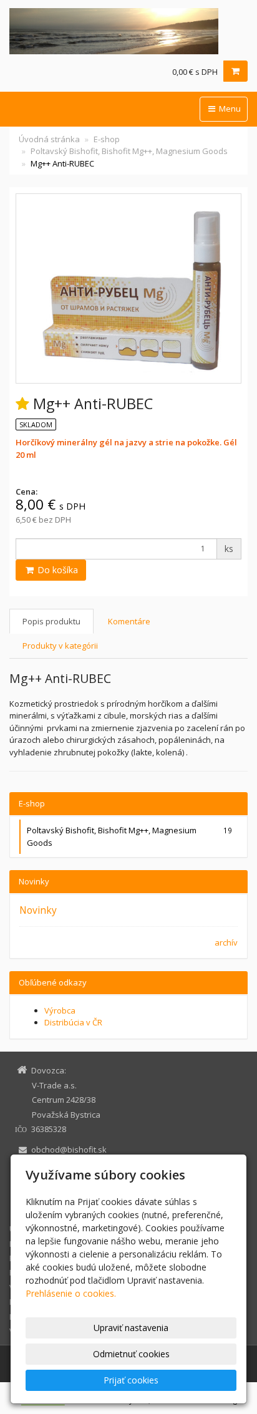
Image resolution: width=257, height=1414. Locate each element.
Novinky (38, 910)
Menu (229, 108)
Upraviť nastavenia (131, 1328)
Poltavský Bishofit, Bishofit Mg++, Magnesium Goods (129, 151)
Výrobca (59, 1010)
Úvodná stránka (49, 139)
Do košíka (56, 570)
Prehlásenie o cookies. (71, 1293)
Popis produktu (51, 621)
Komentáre (129, 621)
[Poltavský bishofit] (128, 31)
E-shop (107, 139)
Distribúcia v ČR (73, 1022)
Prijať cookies (131, 1380)
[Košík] (235, 71)
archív (226, 942)
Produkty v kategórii (60, 645)
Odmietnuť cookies (131, 1354)
